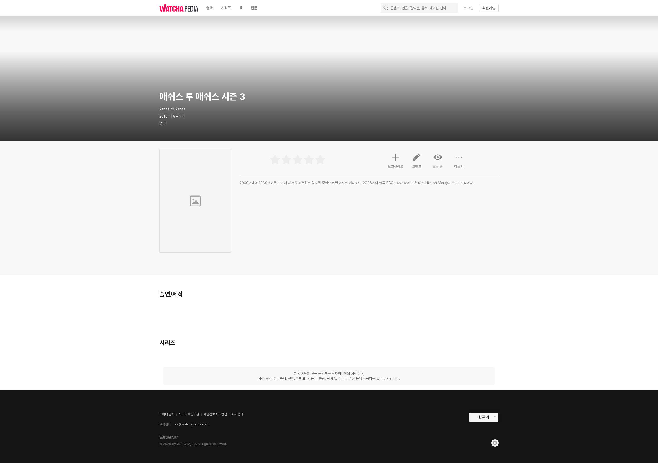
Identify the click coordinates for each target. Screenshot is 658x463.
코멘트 (416, 166)
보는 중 (438, 166)
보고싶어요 (395, 166)
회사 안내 (237, 414)
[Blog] (495, 443)
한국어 (483, 417)
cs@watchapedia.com (192, 424)
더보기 (458, 166)
